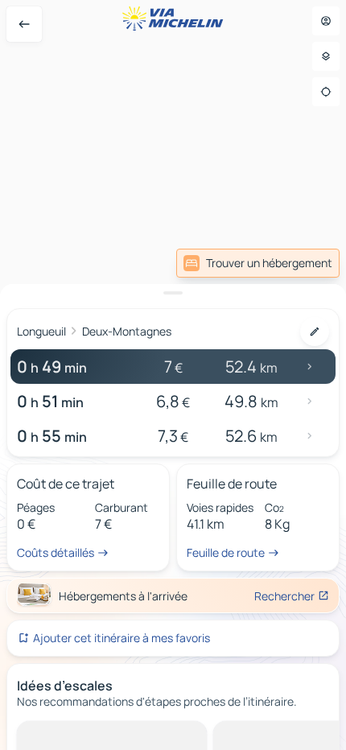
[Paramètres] (326, 56)
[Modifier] (314, 331)
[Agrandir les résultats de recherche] (173, 293)
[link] (258, 263)
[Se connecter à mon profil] (326, 20)
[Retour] (24, 24)
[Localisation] (326, 91)
